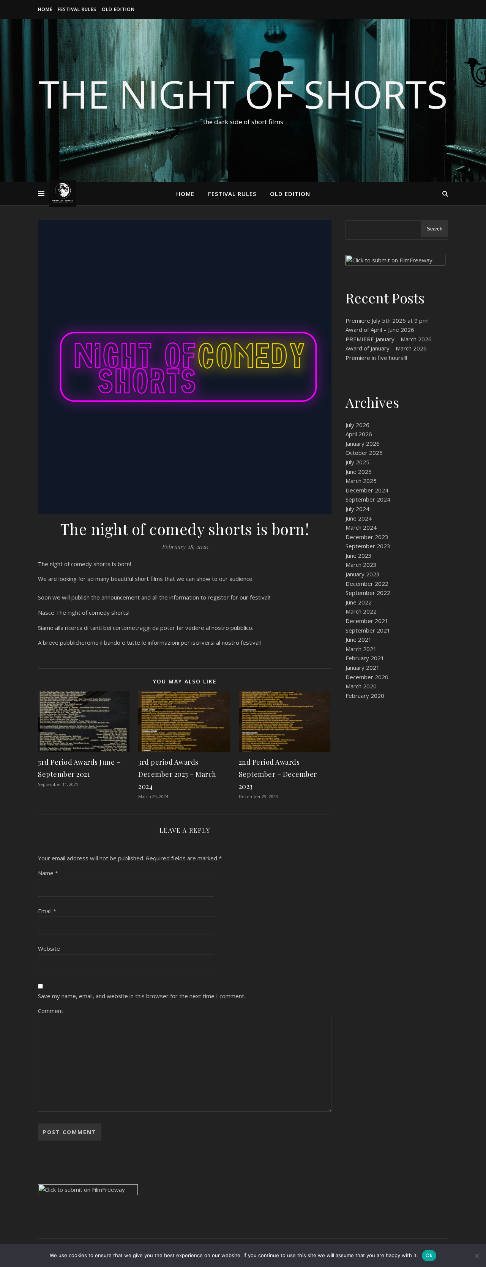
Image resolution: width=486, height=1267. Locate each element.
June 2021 (359, 639)
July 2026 (357, 425)
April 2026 (359, 434)
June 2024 (359, 518)
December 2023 (367, 537)
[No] (476, 1255)
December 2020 (367, 677)
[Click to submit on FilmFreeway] (397, 264)
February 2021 (365, 658)
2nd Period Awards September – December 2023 (278, 774)
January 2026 (363, 443)
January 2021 (363, 667)
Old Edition (118, 9)
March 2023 (361, 564)
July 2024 (357, 509)
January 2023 (363, 574)
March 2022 (361, 611)
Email (47, 911)
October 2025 (364, 452)
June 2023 (359, 555)
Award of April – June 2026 (380, 329)
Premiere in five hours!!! (376, 357)
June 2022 (359, 602)
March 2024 (361, 527)
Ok (429, 1255)
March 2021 (361, 649)
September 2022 (368, 592)
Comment (50, 1011)
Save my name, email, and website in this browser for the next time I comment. (141, 996)
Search (434, 229)
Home (45, 9)
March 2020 (361, 686)
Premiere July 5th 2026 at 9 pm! (387, 320)
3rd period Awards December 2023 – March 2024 (177, 774)
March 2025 (361, 480)
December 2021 (367, 621)
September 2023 (368, 546)
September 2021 (368, 630)
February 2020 (365, 695)
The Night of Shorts (243, 94)
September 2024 (368, 499)
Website (49, 948)
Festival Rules (77, 9)
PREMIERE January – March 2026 (389, 339)
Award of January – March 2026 (386, 348)
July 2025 (357, 462)
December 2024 (367, 490)
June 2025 (359, 471)
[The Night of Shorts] (62, 193)
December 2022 (367, 583)
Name (48, 873)
